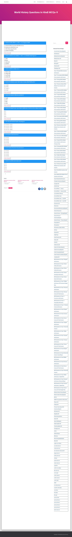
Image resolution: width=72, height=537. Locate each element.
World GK (56, 440)
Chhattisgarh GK (57, 68)
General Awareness (57, 210)
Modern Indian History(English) (60, 394)
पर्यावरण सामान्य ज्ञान (57, 463)
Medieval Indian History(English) (60, 392)
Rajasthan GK (56, 413)
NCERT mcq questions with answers (60, 399)
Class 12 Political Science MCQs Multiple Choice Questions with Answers (60, 165)
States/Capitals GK (57, 423)
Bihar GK (55, 61)
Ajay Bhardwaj (65, 534)
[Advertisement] (36, 29)
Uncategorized (57, 428)
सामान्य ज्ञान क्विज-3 (57, 502)
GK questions (56, 225)
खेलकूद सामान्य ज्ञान (57, 453)
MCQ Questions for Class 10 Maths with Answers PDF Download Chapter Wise (61, 283)
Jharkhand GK (56, 257)
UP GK (55, 431)
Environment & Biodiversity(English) (60, 208)
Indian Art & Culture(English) (59, 247)
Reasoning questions (58, 416)
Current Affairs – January (59, 188)
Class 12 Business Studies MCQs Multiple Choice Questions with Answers (60, 127)
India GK (55, 242)
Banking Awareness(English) (59, 56)
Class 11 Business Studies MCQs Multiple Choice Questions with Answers (60, 86)
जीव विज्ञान (55, 458)
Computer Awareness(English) (59, 181)
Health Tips (56, 234)
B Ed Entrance (56, 53)
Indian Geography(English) (59, 252)
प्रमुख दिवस (56, 465)
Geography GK (57, 222)
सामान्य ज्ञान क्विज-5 (57, 507)
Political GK (56, 404)
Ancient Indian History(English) (60, 51)
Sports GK (56, 418)
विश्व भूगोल (55, 495)
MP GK (55, 397)
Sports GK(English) (57, 421)
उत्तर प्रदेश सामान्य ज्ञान (57, 445)
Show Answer (7, 53)
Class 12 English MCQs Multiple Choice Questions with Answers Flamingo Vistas (60, 142)
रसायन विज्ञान (56, 490)
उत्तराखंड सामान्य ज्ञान (57, 448)
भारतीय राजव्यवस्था (57, 477)
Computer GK (56, 183)
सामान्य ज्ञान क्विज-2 (57, 500)
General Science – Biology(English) (60, 213)
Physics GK (56, 402)
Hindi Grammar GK (57, 237)
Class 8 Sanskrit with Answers (59, 178)
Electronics (56, 205)
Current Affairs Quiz (57, 196)
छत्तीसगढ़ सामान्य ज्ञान (57, 455)
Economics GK (57, 203)
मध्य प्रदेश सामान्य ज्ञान (57, 485)
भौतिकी (55, 482)
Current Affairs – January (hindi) (60, 191)
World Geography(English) (59, 438)
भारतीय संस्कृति (56, 480)
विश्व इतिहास (56, 492)
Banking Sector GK (57, 58)
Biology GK (56, 63)
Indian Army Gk (57, 244)
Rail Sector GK (56, 411)
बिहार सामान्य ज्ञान (56, 470)
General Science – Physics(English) (60, 220)
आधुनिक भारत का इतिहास (57, 443)
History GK (56, 239)
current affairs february (58, 193)
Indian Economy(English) (58, 249)
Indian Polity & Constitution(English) (60, 254)
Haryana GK (56, 232)
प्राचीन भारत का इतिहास (57, 468)
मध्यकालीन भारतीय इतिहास (58, 487)
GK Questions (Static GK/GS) (59, 227)
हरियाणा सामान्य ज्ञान (57, 509)
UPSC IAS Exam (57, 433)
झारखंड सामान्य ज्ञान (57, 460)
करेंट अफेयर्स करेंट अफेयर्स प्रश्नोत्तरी (59, 450)
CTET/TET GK (56, 186)
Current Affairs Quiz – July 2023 (60, 198)
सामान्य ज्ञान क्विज (56, 497)
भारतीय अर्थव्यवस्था (57, 475)
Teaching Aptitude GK (58, 426)
